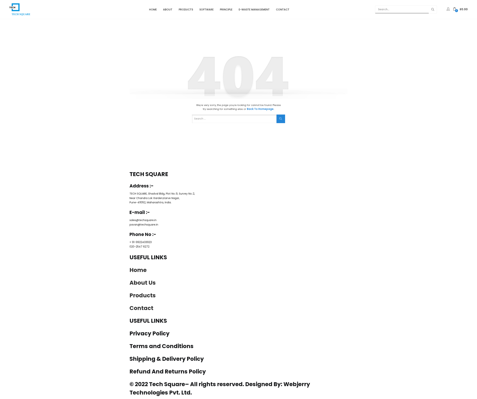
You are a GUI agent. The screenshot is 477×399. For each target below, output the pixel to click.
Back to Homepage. (260, 109)
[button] (460, 9)
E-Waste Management (254, 9)
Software (206, 9)
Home (153, 9)
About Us (142, 283)
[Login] (449, 9)
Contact (282, 9)
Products (186, 9)
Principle (226, 9)
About (167, 9)
